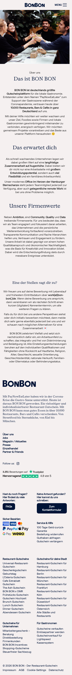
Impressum (9, 670)
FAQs (9, 506)
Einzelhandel (10, 448)
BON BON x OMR (13, 591)
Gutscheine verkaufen (50, 628)
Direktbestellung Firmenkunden (13, 639)
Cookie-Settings (36, 670)
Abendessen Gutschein (17, 612)
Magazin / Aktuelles (14, 441)
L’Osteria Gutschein (14, 577)
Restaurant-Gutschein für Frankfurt (52, 586)
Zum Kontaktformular (51, 508)
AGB (21, 670)
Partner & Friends (13, 451)
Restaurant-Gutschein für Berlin (52, 572)
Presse (7, 445)
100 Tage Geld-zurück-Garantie (50, 529)
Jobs (5, 437)
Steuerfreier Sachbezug (17, 651)
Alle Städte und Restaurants (46, 614)
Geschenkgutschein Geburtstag (15, 572)
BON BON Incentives (15, 644)
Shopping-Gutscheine (16, 648)
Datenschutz (56, 670)
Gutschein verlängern (50, 541)
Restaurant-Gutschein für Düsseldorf (52, 600)
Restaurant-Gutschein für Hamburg (52, 565)
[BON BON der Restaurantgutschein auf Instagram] (18, 463)
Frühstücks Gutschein (15, 594)
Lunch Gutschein (13, 605)
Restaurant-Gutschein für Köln (52, 593)
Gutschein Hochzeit (14, 598)
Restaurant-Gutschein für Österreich (52, 607)
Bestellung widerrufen (50, 534)
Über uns (8, 434)
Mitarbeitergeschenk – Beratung (16, 632)
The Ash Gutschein (14, 587)
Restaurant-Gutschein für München (52, 579)
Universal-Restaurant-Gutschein (15, 565)
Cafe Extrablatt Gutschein (11, 582)
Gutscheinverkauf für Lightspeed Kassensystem (49, 639)
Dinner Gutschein (13, 608)
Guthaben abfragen (48, 537)
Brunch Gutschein (13, 601)
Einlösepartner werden (50, 632)
